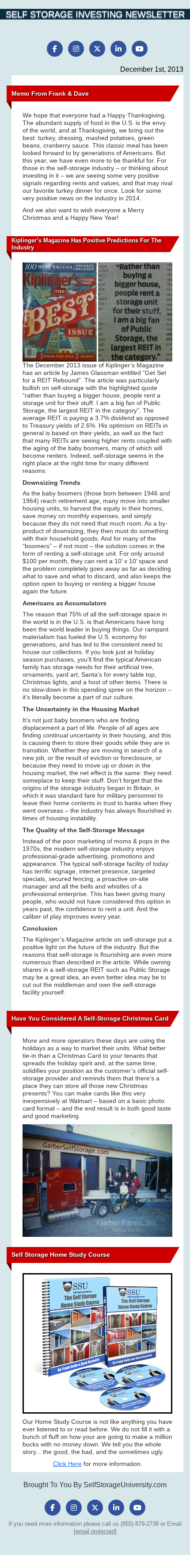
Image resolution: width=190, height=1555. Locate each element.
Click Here (67, 1463)
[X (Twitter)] (97, 49)
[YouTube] (140, 49)
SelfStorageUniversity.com (125, 1485)
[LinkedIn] (118, 49)
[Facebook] (55, 49)
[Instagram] (76, 49)
